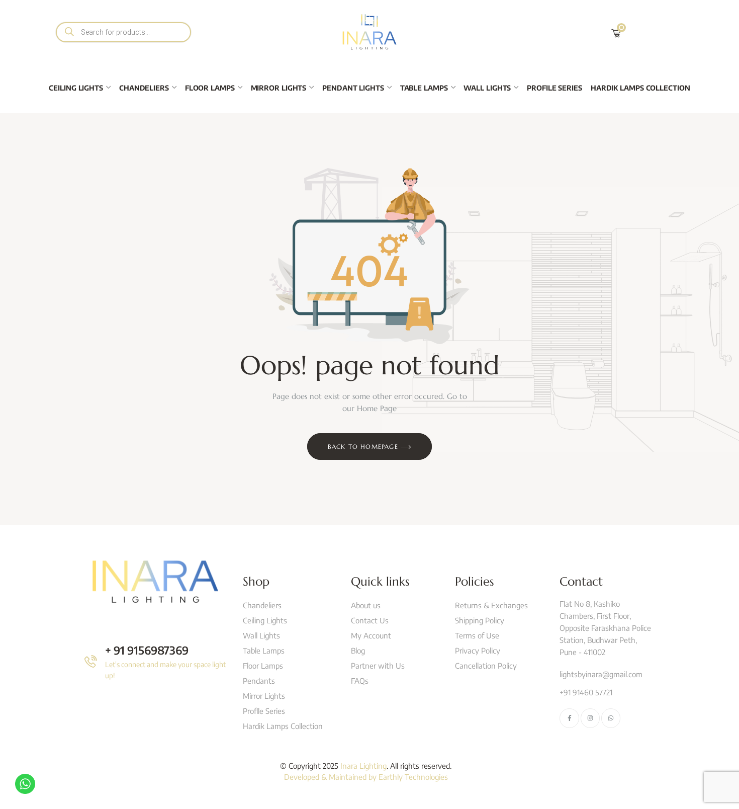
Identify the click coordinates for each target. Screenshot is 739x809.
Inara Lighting (363, 765)
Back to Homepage (364, 446)
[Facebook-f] (569, 717)
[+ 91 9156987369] (91, 661)
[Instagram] (590, 717)
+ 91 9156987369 (147, 650)
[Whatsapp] (610, 717)
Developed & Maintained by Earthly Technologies (366, 776)
